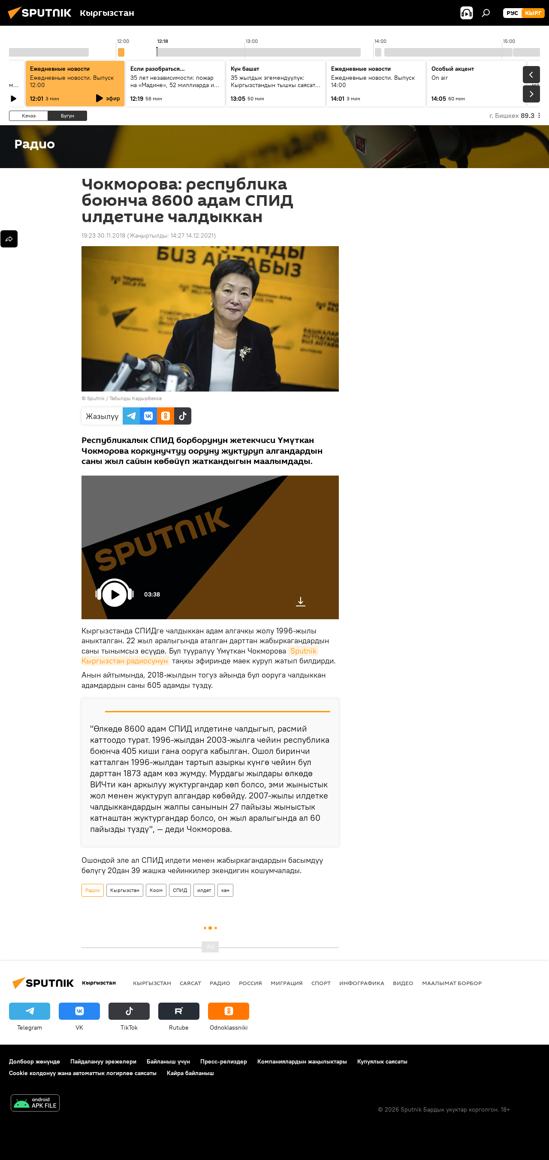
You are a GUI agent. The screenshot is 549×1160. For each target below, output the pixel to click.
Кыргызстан (124, 890)
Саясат (190, 983)
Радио (92, 890)
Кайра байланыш (190, 1073)
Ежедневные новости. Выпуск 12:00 (72, 81)
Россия (250, 983)
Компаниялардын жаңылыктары (302, 1061)
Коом (156, 890)
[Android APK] (35, 1104)
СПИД (180, 890)
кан (225, 890)
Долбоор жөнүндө (34, 1061)
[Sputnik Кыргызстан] (42, 20)
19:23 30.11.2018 (103, 235)
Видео (403, 983)
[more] (9, 238)
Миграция (287, 983)
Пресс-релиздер (223, 1061)
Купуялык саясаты (382, 1061)
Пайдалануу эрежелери (103, 1061)
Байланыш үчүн (168, 1061)
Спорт (321, 983)
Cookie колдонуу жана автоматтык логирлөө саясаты (83, 1073)
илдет (204, 890)
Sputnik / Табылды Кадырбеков (124, 398)
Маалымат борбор (452, 983)
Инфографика (361, 983)
